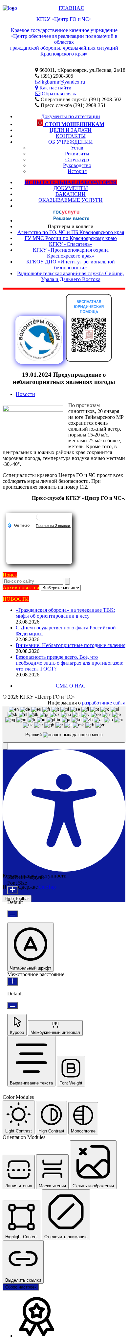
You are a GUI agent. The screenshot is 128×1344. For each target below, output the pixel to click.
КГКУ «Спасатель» (70, 244)
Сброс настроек (20, 1287)
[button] (5, 746)
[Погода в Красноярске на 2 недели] (53, 525)
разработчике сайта (103, 702)
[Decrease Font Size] (12, 913)
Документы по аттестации (70, 116)
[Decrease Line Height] (12, 1005)
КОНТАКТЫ (71, 136)
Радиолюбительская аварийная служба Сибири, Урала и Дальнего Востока (70, 276)
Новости (25, 394)
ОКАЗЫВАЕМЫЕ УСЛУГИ (70, 200)
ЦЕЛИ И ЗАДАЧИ (71, 130)
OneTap (47, 887)
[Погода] (18, 525)
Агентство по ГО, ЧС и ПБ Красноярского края (70, 232)
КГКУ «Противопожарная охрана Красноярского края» (71, 253)
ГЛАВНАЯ (71, 8)
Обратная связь (58, 93)
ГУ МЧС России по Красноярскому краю (71, 238)
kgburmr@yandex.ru (62, 82)
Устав (77, 147)
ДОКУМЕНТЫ (70, 188)
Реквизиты (77, 153)
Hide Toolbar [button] (17, 898)
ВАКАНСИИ (70, 194)
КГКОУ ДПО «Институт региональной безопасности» (70, 264)
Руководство (77, 165)
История (77, 171)
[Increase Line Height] (12, 981)
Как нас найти (55, 87)
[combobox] (64, 724)
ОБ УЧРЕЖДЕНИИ (70, 142)
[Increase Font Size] (12, 890)
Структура (77, 159)
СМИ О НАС (71, 685)
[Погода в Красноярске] (39, 519)
